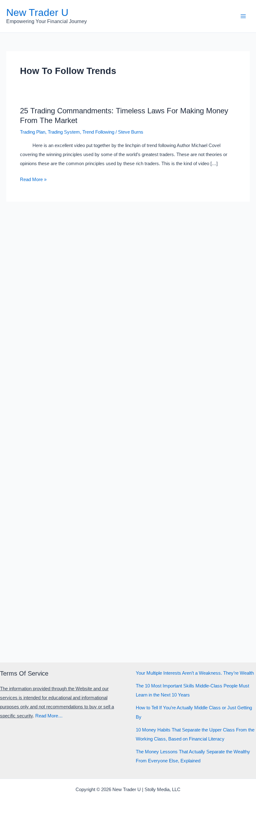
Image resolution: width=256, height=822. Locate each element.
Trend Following (98, 132)
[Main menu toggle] (243, 16)
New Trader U (37, 12)
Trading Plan (32, 132)
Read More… (49, 715)
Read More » (33, 180)
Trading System (64, 132)
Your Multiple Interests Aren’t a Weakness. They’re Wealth (195, 673)
